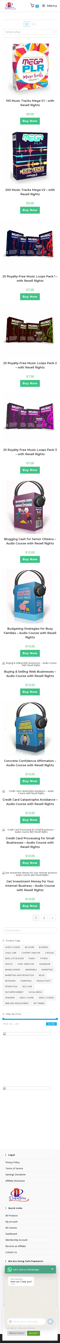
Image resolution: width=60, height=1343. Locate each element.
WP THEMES (39, 1003)
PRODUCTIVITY (44, 981)
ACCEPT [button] (33, 1333)
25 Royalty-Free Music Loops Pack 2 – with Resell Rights (30, 365)
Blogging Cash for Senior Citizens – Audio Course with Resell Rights (30, 541)
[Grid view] (26, 24)
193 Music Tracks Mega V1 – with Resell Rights (30, 103)
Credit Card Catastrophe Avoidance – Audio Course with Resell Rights (30, 802)
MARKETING (47, 969)
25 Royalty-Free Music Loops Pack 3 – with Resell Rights (30, 452)
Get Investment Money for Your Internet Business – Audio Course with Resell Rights (30, 886)
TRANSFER (10, 997)
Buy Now (30, 121)
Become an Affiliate (15, 1246)
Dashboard (11, 1233)
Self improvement (14, 992)
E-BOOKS (49, 952)
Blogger (29, 947)
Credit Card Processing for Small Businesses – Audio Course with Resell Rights (30, 843)
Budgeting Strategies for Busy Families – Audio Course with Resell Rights (30, 633)
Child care (10, 952)
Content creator (30, 952)
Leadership (45, 964)
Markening (31, 969)
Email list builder (14, 958)
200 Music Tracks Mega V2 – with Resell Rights (30, 192)
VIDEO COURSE (27, 997)
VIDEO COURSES (46, 997)
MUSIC (42, 975)
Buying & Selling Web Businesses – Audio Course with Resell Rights (30, 674)
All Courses (11, 1227)
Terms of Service (14, 1168)
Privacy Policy (12, 1162)
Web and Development (17, 1003)
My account (11, 1221)
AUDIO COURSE (12, 947)
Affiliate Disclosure (15, 1180)
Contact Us (11, 1252)
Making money (12, 969)
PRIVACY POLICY (16, 1333)
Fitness (44, 958)
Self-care (27, 986)
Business (43, 947)
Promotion (11, 986)
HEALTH (9, 964)
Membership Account (16, 1239)
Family (32, 958)
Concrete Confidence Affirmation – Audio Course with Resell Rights (30, 763)
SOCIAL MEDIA (35, 992)
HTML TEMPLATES (26, 964)
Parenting (26, 981)
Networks (10, 981)
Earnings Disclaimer (15, 1174)
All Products (11, 1215)
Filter (51, 1024)
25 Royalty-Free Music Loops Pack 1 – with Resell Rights (30, 279)
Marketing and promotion (19, 975)
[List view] (33, 24)
